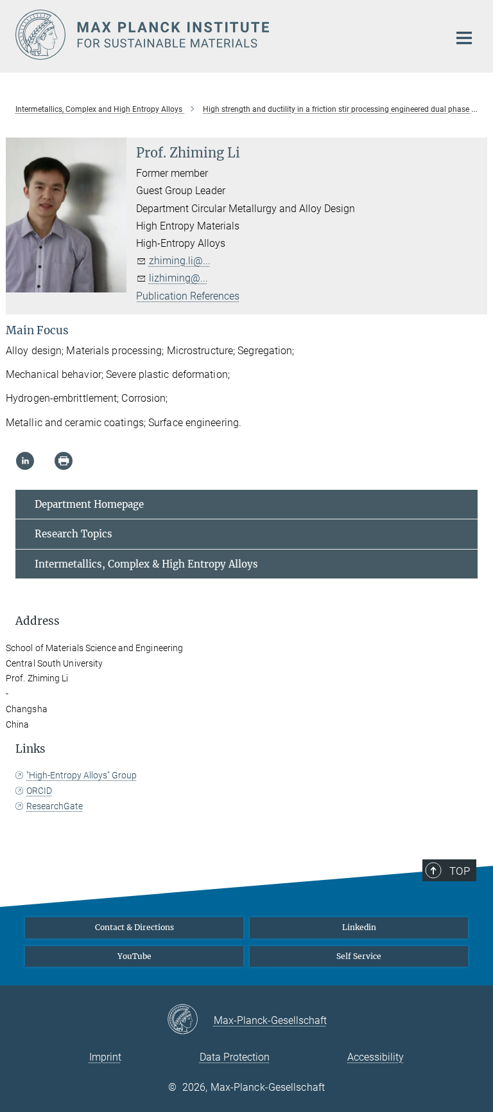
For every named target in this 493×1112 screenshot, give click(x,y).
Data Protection (235, 1057)
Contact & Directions (134, 927)
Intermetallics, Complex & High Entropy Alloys (146, 564)
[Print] (63, 461)
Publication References (187, 296)
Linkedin (359, 927)
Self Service (358, 956)
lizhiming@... (178, 278)
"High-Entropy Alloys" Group (81, 775)
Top (459, 871)
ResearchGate (54, 806)
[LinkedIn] (25, 461)
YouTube (134, 956)
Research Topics (73, 534)
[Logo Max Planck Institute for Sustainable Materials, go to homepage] (224, 35)
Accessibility (375, 1057)
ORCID (39, 790)
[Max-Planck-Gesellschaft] (190, 1020)
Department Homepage (89, 504)
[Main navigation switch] (464, 38)
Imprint (105, 1057)
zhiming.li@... (180, 261)
